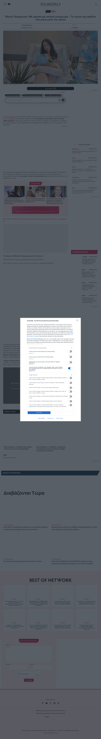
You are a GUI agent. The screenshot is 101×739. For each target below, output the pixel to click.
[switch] (70, 351)
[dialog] (50, 369)
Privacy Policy (59, 418)
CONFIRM (39, 412)
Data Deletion (41, 418)
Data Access (50, 418)
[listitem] (50, 348)
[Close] (77, 320)
